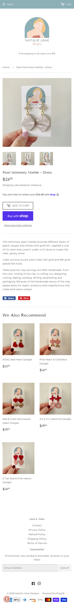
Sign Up (64, 568)
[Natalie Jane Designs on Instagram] (39, 584)
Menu (10, 4)
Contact (37, 525)
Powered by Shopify (53, 593)
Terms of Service (37, 543)
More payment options (18, 225)
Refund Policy (37, 534)
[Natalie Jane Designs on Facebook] (33, 584)
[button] (6, 599)
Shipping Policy (37, 538)
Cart (68, 4)
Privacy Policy (37, 529)
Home (6, 67)
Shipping (8, 185)
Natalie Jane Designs (27, 593)
